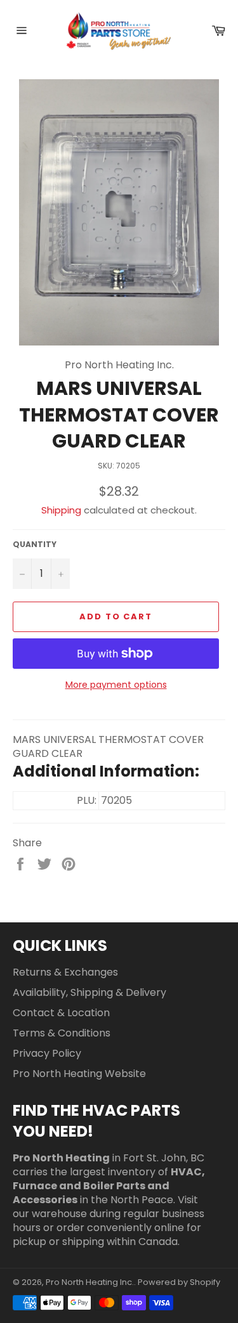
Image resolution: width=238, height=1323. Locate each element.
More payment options (116, 685)
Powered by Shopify (179, 1282)
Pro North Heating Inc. (90, 1282)
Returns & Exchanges (65, 972)
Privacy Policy (47, 1053)
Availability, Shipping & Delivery (89, 992)
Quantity (34, 544)
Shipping (61, 510)
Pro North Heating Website (79, 1073)
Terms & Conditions (61, 1033)
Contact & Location (61, 1012)
